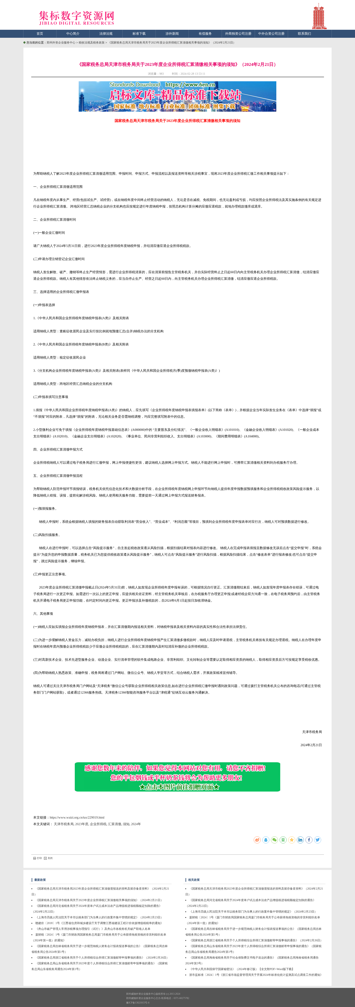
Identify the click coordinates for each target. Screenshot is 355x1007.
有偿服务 (205, 33)
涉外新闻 (172, 33)
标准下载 (139, 33)
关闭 (50, 858)
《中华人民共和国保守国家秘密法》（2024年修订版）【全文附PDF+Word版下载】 (242, 969)
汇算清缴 (114, 824)
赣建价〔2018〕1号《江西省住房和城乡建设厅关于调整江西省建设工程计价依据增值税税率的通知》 (99, 923)
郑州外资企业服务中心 (61, 42)
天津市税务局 (64, 824)
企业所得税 (98, 824)
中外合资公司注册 (271, 33)
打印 (39, 858)
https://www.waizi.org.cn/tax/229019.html (77, 817)
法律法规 (106, 33)
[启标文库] (177, 110)
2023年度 (81, 824)
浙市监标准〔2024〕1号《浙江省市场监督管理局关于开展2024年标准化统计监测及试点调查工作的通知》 (256, 974)
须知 (126, 824)
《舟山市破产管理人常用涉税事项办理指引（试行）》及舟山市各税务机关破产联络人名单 (92, 928)
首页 (40, 33)
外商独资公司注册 (238, 33)
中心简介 (73, 33)
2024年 (136, 824)
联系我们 (304, 33)
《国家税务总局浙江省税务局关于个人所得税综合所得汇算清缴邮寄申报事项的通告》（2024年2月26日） (102, 957)
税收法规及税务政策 (92, 42)
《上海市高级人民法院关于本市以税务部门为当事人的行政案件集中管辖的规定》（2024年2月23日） (99, 917)
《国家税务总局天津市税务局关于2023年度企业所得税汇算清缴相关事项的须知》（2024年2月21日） (172, 42)
